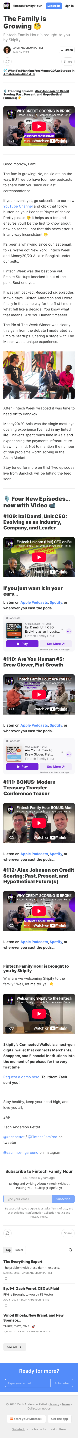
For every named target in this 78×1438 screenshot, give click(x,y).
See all (12, 1347)
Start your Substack (28, 1419)
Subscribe (54, 6)
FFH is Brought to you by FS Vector (28, 1294)
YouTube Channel (18, 206)
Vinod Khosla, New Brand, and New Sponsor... (33, 1317)
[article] (39, 1270)
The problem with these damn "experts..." (33, 1267)
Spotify (56, 602)
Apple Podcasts (34, 602)
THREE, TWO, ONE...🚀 (19, 1326)
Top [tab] (8, 1250)
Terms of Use (59, 1208)
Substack (18, 1429)
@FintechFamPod (42, 1137)
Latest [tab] (19, 1250)
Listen (69, 50)
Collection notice (39, 1408)
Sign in (69, 6)
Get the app (59, 1419)
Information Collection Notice (46, 1212)
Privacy (54, 1404)
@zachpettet (14, 1137)
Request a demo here (21, 1077)
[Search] (70, 1250)
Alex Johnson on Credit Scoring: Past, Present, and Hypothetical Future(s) (36, 94)
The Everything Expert (22, 1262)
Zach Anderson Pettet (28, 47)
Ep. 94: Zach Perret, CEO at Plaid (31, 1288)
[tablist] (14, 1250)
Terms (66, 1404)
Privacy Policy (38, 1217)
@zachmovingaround (20, 1152)
